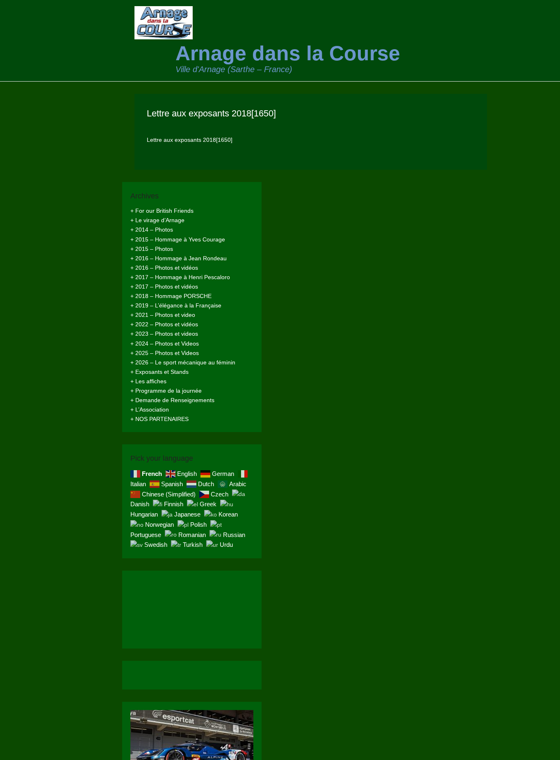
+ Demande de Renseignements (172, 400)
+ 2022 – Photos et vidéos (164, 324)
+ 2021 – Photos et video (162, 315)
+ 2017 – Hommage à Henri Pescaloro (180, 277)
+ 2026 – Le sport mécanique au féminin (182, 362)
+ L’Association (149, 409)
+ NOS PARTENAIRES (159, 419)
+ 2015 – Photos (151, 249)
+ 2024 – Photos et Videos (164, 343)
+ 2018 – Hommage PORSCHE (171, 296)
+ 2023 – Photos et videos (164, 333)
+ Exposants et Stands (159, 372)
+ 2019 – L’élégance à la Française (175, 305)
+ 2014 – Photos (151, 229)
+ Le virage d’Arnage (157, 220)
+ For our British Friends (161, 210)
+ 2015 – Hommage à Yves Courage (177, 239)
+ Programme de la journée (166, 390)
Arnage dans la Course (287, 53)
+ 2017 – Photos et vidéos (164, 286)
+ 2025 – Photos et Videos (164, 353)
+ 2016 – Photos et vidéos (164, 267)
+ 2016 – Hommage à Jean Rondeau (178, 258)
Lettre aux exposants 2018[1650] (211, 113)
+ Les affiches (148, 381)
